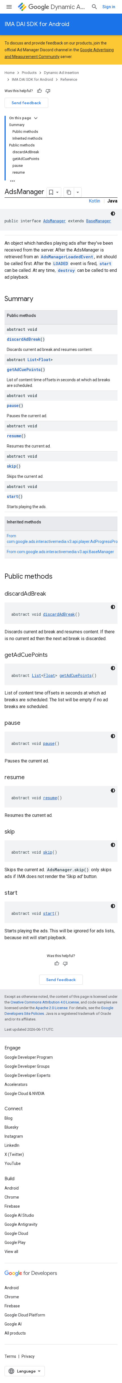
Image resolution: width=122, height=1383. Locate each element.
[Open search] (94, 6)
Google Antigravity (21, 1224)
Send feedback (26, 102)
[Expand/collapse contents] (35, 118)
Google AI (13, 1324)
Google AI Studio (19, 1215)
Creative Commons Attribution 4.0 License (44, 1002)
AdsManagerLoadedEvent (67, 256)
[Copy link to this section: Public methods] (58, 577)
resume (14, 435)
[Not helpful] (48, 91)
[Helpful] (39, 91)
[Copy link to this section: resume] (30, 777)
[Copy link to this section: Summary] (39, 299)
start (105, 263)
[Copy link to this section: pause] (26, 723)
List (32, 359)
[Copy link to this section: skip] (20, 832)
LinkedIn (12, 1145)
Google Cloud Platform (25, 1315)
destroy (66, 270)
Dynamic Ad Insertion (69, 7)
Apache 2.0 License (51, 1008)
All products (15, 1333)
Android (12, 1188)
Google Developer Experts (28, 1075)
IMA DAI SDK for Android (37, 24)
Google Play (15, 1242)
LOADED (60, 263)
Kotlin (94, 201)
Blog (8, 1118)
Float (45, 359)
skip (11, 466)
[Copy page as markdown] (69, 192)
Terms (10, 1356)
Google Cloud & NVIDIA (25, 1093)
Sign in (108, 7)
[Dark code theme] (112, 213)
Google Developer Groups (27, 1066)
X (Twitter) (14, 1154)
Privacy (28, 1356)
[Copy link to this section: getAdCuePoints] (53, 655)
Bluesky (11, 1127)
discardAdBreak (23, 339)
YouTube (13, 1163)
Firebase (12, 1206)
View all (11, 1251)
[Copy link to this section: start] (23, 893)
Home (9, 73)
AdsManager (54, 220)
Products (29, 73)
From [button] (60, 551)
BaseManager (98, 220)
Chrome (12, 1197)
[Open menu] (9, 7)
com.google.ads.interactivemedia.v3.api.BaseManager (65, 551)
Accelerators (16, 1084)
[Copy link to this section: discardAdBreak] (51, 594)
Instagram (14, 1136)
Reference (68, 79)
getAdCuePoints (24, 369)
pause (13, 405)
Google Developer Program (29, 1057)
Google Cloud (16, 1233)
